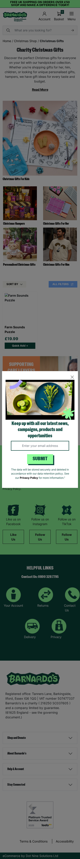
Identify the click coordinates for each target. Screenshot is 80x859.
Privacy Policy (29, 477)
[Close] (72, 377)
